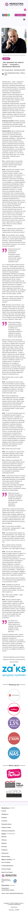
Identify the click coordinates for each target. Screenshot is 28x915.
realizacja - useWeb (14, 909)
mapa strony (14, 907)
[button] (24, 19)
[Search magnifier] (25, 10)
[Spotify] (8, 15)
